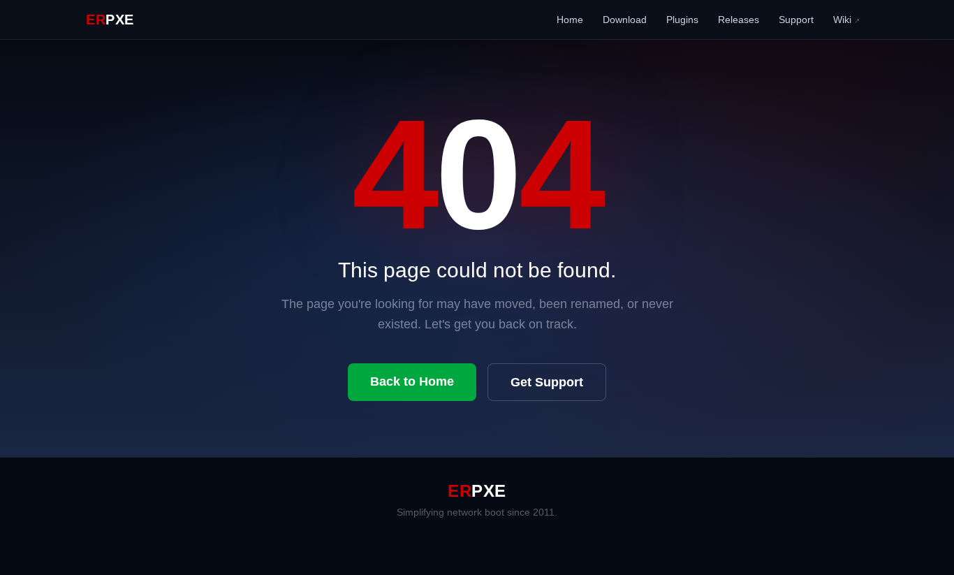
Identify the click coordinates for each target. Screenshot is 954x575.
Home (570, 19)
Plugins (682, 19)
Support (796, 19)
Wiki (846, 19)
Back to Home (412, 381)
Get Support (547, 382)
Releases (738, 19)
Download (625, 19)
